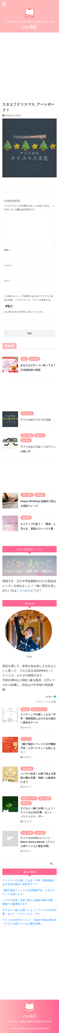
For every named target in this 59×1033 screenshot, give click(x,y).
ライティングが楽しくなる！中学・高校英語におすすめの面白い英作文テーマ (38, 718)
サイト (7, 280)
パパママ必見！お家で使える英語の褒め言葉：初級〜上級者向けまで (38, 777)
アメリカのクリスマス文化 (35, 419)
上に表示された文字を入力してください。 (25, 311)
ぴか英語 (29, 26)
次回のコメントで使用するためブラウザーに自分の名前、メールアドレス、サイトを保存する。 (28, 297)
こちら (21, 590)
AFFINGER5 (43, 1028)
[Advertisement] (29, 65)
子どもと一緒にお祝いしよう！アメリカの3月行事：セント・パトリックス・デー (38, 812)
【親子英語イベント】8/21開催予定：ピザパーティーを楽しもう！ (38, 748)
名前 (7, 249)
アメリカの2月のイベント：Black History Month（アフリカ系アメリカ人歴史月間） (37, 842)
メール (8, 265)
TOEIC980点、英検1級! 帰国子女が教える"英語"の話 (29, 1021)
